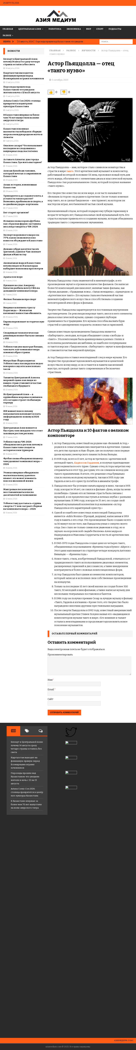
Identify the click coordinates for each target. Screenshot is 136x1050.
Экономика (74, 29)
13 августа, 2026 (12, 82)
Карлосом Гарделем (86, 462)
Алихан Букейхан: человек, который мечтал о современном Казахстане (22, 173)
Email (51, 689)
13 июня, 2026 (11, 485)
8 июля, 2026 (11, 281)
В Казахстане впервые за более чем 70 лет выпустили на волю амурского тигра (21, 118)
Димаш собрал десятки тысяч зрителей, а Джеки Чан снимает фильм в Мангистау (22, 252)
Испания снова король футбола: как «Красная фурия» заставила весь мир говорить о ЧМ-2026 (22, 224)
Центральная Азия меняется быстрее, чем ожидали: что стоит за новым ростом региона (23, 431)
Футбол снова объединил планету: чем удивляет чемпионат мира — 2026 (23, 461)
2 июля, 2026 (11, 303)
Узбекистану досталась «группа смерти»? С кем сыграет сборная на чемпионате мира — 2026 (22, 506)
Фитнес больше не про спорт (19, 299)
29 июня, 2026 (12, 317)
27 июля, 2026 (12, 208)
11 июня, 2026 (11, 513)
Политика (54, 29)
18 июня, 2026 (11, 423)
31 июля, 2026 (11, 155)
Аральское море (13, 277)
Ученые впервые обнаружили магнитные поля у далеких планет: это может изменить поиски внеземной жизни (21, 476)
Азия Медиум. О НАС (124, 1040)
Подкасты (114, 29)
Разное (7, 35)
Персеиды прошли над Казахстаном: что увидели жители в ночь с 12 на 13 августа (21, 90)
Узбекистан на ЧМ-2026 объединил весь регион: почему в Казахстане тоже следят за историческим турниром (22, 445)
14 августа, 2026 (12, 68)
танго (69, 171)
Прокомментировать (60, 654)
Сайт (50, 699)
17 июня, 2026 (11, 437)
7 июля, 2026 (11, 295)
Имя (50, 679)
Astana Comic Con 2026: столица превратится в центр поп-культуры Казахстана (21, 104)
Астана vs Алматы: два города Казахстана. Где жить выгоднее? (22, 161)
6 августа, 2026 (12, 110)
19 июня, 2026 (11, 406)
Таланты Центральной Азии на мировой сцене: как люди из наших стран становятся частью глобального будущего (22, 381)
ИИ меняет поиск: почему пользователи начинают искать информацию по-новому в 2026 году (22, 415)
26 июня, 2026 (12, 342)
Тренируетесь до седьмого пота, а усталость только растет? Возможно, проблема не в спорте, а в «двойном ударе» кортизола (23, 200)
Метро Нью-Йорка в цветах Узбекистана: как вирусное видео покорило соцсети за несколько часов (23, 364)
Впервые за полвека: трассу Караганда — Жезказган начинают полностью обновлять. (22, 310)
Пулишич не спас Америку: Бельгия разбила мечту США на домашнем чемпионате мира (21, 288)
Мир (88, 29)
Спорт (99, 29)
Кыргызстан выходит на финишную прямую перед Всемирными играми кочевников (23, 76)
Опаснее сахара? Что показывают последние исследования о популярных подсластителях (22, 148)
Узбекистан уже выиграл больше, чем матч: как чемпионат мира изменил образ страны (23, 349)
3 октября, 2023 (60, 80)
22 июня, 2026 (12, 390)
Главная (7, 29)
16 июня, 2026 (11, 454)
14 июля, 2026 (11, 272)
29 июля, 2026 (11, 180)
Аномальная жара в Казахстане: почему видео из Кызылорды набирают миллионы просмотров (23, 266)
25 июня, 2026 (11, 356)
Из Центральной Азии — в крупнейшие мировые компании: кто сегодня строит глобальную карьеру (23, 398)
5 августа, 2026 (12, 141)
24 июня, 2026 (12, 373)
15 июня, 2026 (11, 468)
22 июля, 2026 (11, 230)
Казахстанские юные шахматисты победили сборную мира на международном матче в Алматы (22, 133)
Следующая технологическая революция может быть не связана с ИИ (23, 336)
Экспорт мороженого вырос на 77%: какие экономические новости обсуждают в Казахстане (22, 238)
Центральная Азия (29, 29)
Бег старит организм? (16, 212)
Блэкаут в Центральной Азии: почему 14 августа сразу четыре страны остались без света (21, 62)
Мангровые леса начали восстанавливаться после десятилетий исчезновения (19, 492)
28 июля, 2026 (12, 191)
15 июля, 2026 (11, 258)
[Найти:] (116, 41)
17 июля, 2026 (11, 244)
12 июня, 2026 (11, 499)
